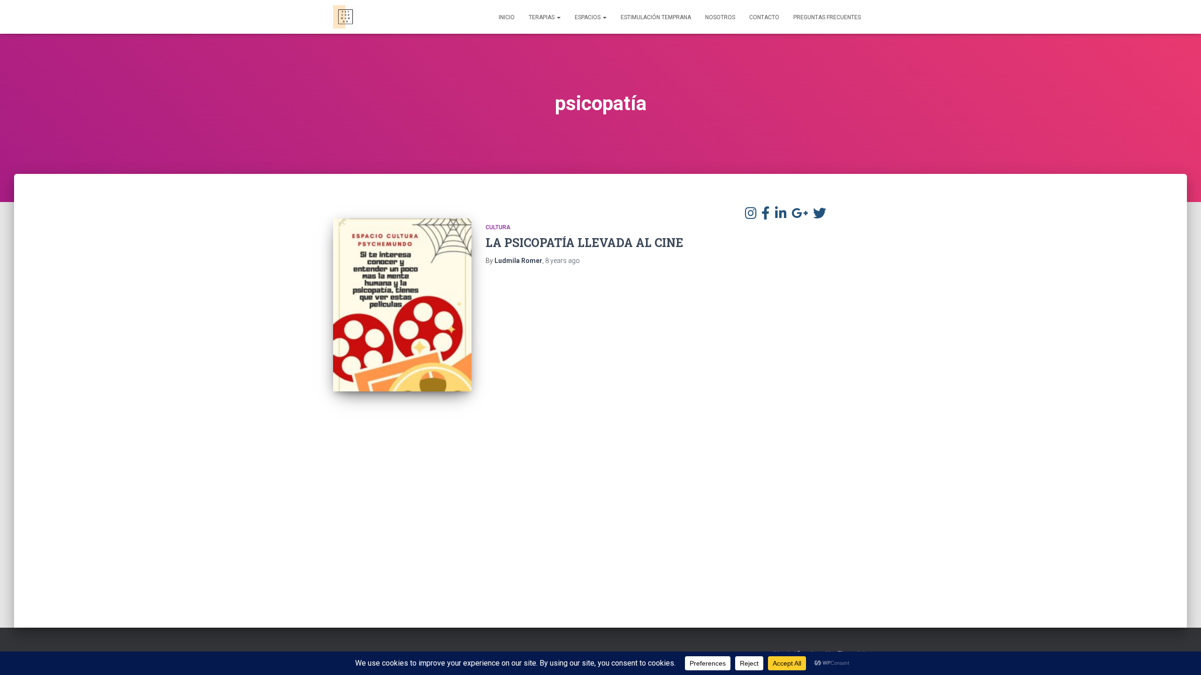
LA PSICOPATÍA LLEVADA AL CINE (584, 242)
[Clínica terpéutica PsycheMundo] (345, 17)
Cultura (498, 227)
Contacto (764, 17)
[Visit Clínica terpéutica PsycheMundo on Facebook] (765, 215)
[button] (558, 17)
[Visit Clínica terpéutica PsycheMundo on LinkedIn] (781, 215)
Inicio (507, 17)
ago (562, 260)
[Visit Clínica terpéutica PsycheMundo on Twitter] (819, 215)
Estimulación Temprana (656, 17)
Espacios (588, 17)
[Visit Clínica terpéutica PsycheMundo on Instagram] (751, 215)
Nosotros (720, 17)
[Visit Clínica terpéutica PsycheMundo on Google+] (799, 215)
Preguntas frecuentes (827, 17)
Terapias (542, 17)
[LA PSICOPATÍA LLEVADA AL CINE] (402, 304)
